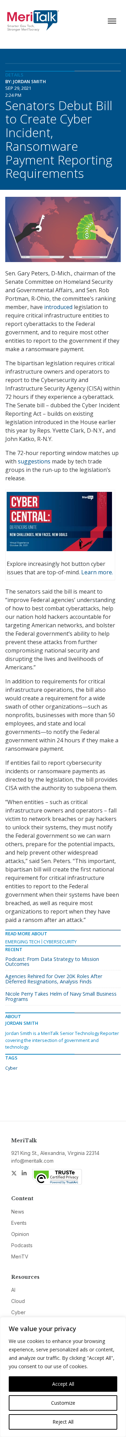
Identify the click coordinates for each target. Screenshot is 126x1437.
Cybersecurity (60, 941)
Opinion (20, 1234)
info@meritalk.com (32, 1161)
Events (19, 1223)
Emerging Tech (22, 941)
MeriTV (19, 1256)
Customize (63, 1402)
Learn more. (97, 572)
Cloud (18, 1301)
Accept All (63, 1384)
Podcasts (22, 1245)
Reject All (63, 1421)
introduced (58, 307)
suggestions (34, 461)
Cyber (11, 1068)
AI (13, 1290)
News (17, 1212)
